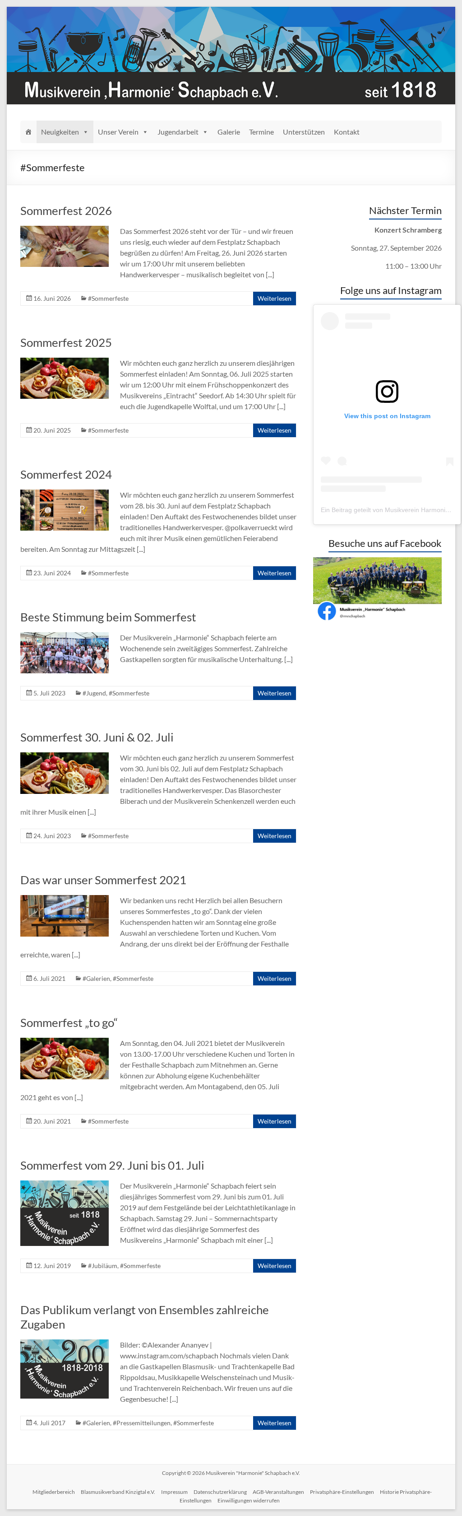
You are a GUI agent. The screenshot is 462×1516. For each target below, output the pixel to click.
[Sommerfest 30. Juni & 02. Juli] (64, 756)
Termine (261, 131)
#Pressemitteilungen (142, 1423)
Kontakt (347, 131)
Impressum (174, 1491)
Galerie (228, 131)
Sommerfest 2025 (66, 342)
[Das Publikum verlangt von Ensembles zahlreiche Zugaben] (64, 1343)
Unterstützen (304, 131)
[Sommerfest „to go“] (64, 1042)
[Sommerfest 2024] (64, 494)
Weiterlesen (274, 298)
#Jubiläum (102, 1265)
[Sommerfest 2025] (64, 362)
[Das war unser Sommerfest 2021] (64, 899)
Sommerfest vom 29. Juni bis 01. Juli (112, 1165)
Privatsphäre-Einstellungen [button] (342, 1491)
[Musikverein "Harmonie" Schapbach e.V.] (231, 11)
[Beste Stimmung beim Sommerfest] (64, 636)
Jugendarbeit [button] (178, 131)
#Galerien (96, 978)
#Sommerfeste (108, 298)
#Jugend (94, 693)
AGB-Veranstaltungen (278, 1491)
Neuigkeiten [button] (60, 131)
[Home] (28, 132)
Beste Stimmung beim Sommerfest (108, 617)
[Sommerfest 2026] (64, 230)
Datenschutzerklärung (220, 1491)
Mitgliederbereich (53, 1491)
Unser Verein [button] (118, 131)
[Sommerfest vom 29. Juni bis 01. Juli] (64, 1184)
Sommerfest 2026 (66, 210)
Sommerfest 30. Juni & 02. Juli (97, 737)
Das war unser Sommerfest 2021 (103, 879)
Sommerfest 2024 (66, 474)
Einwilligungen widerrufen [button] (248, 1500)
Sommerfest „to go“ (69, 1022)
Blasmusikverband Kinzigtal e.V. (118, 1491)
